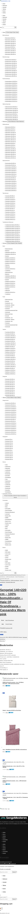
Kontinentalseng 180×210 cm (11, 86)
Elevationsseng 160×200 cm (11, 65)
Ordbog (4, 12)
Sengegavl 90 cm (8, 439)
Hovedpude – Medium (9, 304)
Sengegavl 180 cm (9, 446)
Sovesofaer (7, 475)
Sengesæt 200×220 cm (10, 384)
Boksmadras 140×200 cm (10, 41)
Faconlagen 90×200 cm (10, 333)
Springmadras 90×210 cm (10, 165)
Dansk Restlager (8, 510)
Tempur (6, 557)
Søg (1, 27)
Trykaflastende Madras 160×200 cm (12, 230)
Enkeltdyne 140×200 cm (10, 261)
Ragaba (6, 555)
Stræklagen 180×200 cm (10, 352)
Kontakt (4, 841)
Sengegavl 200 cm (9, 448)
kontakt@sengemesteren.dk (6, 861)
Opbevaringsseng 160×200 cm (11, 110)
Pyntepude (7, 308)
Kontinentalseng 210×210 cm (11, 90)
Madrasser (5, 5)
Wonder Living (8, 523)
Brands (4, 10)
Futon (6, 464)
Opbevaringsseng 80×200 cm (11, 106)
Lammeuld (7, 513)
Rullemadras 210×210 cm (10, 141)
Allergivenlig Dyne (9, 248)
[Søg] (15, 27)
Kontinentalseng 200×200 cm (11, 88)
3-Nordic (7, 503)
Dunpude (7, 301)
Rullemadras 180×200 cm (10, 137)
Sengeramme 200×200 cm (10, 417)
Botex (6, 506)
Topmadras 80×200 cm (10, 195)
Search (14, 872)
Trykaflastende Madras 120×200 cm (12, 226)
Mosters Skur (8, 515)
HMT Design (7, 552)
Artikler (4, 832)
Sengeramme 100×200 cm (10, 406)
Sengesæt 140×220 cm (10, 380)
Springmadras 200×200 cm (10, 175)
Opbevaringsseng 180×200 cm (11, 112)
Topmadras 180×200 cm (10, 204)
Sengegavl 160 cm (9, 444)
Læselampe (7, 471)
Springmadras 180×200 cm (10, 172)
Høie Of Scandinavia (9, 620)
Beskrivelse (2, 640)
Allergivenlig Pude (9, 299)
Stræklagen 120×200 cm (10, 348)
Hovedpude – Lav (9, 303)
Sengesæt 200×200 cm (10, 382)
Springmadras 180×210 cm (10, 174)
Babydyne (7, 250)
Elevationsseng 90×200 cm (10, 59)
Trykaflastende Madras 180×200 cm (12, 232)
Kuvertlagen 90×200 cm (10, 341)
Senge (4, 3)
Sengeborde (7, 473)
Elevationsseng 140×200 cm (11, 63)
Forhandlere (5, 839)
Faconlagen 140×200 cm (10, 335)
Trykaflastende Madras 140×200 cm (12, 228)
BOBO (6, 504)
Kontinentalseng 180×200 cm (11, 85)
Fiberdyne (7, 265)
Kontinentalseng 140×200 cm (11, 81)
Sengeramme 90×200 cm (10, 403)
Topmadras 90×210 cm (10, 197)
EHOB (6, 550)
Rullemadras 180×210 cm (10, 139)
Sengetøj (4, 7)
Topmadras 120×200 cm (10, 199)
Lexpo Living (7, 553)
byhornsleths (7, 508)
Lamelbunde (7, 470)
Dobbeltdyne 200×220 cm (10, 254)
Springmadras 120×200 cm (10, 166)
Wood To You (8, 521)
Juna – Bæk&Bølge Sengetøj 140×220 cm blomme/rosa (15, 749)
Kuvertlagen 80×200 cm (10, 339)
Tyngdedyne (7, 270)
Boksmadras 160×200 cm (10, 43)
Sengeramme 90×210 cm (10, 404)
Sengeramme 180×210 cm (10, 415)
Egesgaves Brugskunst (10, 512)
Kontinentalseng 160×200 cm (11, 83)
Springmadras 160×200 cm (10, 170)
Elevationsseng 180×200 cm (11, 66)
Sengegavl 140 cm (9, 442)
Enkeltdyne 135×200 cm (10, 257)
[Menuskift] (0, 29)
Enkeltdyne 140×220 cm (10, 263)
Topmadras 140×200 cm (10, 201)
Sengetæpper (8, 477)
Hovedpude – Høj (8, 306)
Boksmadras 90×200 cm (10, 37)
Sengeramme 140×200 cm (10, 410)
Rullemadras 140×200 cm (10, 134)
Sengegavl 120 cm (9, 441)
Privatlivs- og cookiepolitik (5, 869)
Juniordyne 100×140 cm (10, 268)
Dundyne (7, 256)
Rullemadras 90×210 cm (10, 130)
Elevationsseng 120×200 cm (11, 61)
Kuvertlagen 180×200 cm (10, 344)
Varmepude (7, 312)
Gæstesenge (7, 466)
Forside (1, 575)
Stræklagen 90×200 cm (10, 346)
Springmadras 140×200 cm (10, 168)
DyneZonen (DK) (8, 628)
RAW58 (6, 517)
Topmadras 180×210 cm (10, 206)
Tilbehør (4, 9)
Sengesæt (9, 575)
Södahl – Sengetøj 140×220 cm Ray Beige (12, 710)
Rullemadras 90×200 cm (10, 128)
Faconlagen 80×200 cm (10, 332)
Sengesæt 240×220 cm (10, 386)
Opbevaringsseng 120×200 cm (11, 108)
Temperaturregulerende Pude (11, 310)
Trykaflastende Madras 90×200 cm (12, 224)
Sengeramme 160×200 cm (10, 412)
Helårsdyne (7, 266)
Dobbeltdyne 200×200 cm (10, 252)
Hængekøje (7, 468)
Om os (4, 834)
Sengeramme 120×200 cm (10, 408)
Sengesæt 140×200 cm (10, 379)
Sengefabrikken (8, 519)
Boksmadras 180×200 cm (10, 45)
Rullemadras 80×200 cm (10, 127)
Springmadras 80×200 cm (10, 163)
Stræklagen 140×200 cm (10, 350)
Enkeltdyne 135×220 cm (10, 259)
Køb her (1, 634)
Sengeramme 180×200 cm (10, 413)
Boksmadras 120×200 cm (10, 39)
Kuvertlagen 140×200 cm (10, 342)
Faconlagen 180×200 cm (10, 337)
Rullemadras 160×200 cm (10, 136)
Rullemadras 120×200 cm (10, 132)
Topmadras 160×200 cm (10, 203)
